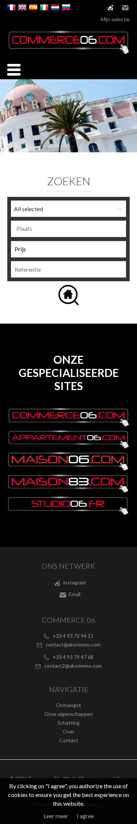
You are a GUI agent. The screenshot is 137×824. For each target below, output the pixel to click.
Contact (68, 740)
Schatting (68, 723)
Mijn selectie (115, 19)
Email (125, 8)
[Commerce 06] (68, 52)
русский (66, 7)
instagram (110, 8)
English (22, 7)
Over (69, 731)
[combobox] (68, 229)
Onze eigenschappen (68, 714)
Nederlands (55, 7)
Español (33, 7)
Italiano (44, 7)
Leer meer (55, 815)
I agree (85, 815)
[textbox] (70, 228)
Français (11, 7)
